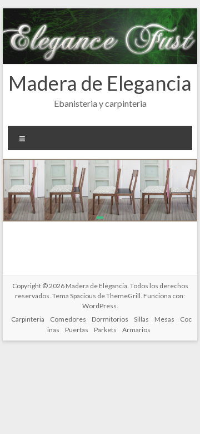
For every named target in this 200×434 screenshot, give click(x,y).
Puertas (76, 330)
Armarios (136, 330)
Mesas (164, 319)
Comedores (68, 319)
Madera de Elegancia (100, 83)
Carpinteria (27, 319)
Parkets (105, 330)
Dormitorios (110, 319)
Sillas (141, 319)
